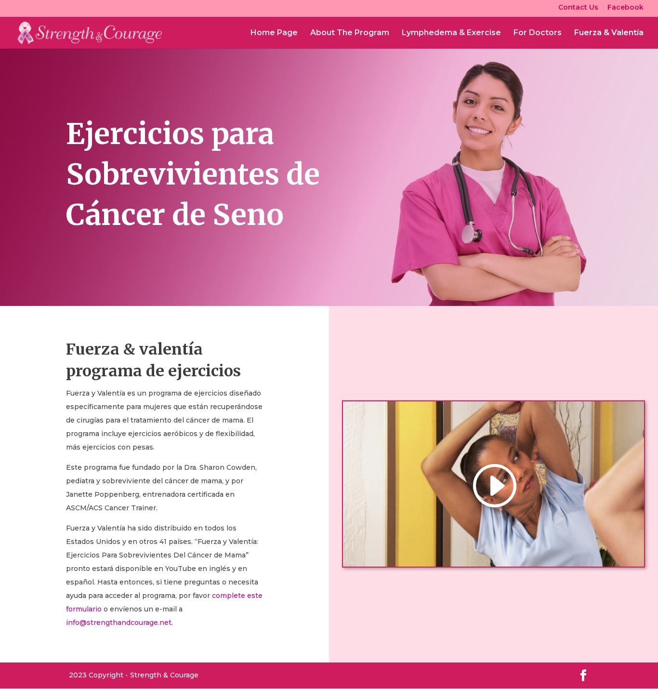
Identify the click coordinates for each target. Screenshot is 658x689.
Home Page (274, 33)
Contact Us (578, 8)
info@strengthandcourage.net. (119, 622)
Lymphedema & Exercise (451, 33)
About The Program (349, 33)
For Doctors (537, 33)
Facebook (625, 8)
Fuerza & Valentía (609, 33)
